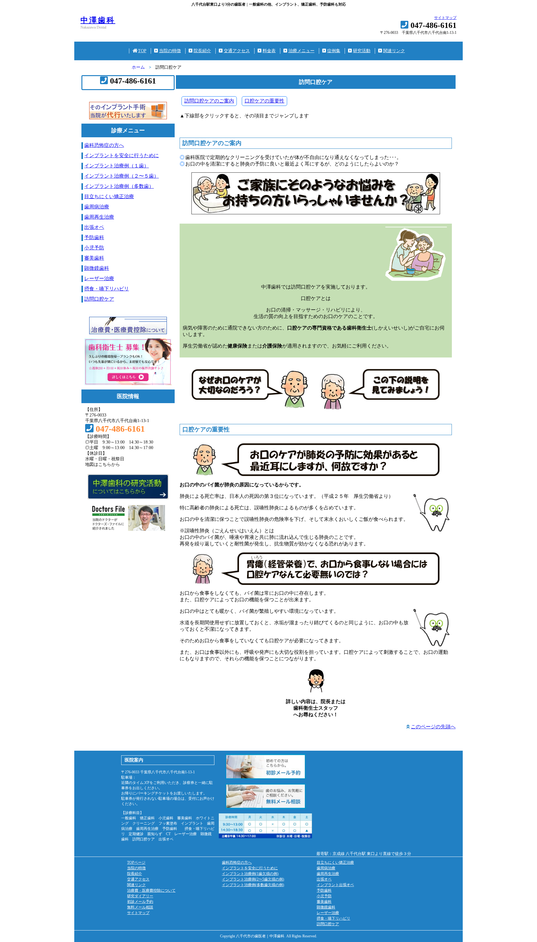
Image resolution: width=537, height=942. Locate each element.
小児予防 (94, 247)
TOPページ (136, 862)
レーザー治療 (99, 278)
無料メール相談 (140, 907)
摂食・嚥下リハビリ (106, 288)
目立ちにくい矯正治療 (109, 196)
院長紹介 (202, 50)
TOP (142, 50)
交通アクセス (237, 50)
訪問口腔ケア (99, 299)
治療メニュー (301, 50)
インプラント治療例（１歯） (116, 165)
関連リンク (394, 50)
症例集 (333, 50)
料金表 (269, 50)
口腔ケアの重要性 (264, 100)
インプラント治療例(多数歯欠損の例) (253, 885)
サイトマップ (445, 18)
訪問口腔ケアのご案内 (209, 100)
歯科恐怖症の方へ (104, 145)
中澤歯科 (97, 20)
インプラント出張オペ (335, 885)
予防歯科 (94, 237)
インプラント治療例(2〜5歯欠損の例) (253, 879)
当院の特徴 (170, 50)
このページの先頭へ (433, 726)
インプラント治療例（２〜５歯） (121, 176)
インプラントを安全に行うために (121, 155)
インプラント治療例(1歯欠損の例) (250, 873)
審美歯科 (94, 258)
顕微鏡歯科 (96, 268)
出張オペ (94, 227)
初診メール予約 (140, 901)
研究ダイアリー (140, 896)
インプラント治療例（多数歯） (119, 186)
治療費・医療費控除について (151, 890)
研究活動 (361, 50)
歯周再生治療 (99, 217)
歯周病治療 (96, 206)
